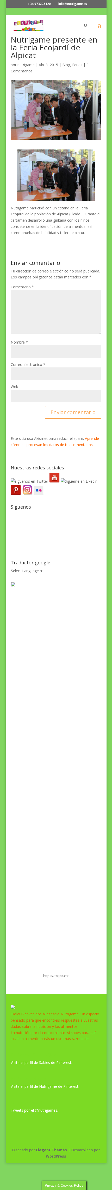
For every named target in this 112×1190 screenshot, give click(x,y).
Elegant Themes (51, 1149)
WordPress (56, 1156)
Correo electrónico (28, 364)
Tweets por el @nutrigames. (34, 1110)
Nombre (19, 342)
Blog (66, 64)
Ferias (77, 64)
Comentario (22, 286)
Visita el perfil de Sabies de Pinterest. (41, 1062)
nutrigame (26, 64)
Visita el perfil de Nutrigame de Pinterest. (45, 1086)
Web (14, 386)
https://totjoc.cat (56, 975)
